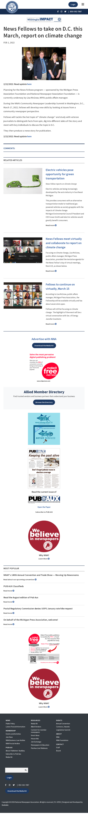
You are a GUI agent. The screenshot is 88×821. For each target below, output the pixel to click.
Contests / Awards (63, 727)
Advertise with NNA (44, 339)
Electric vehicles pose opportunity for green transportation (60, 174)
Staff (58, 747)
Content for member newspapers (38, 731)
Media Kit (9, 757)
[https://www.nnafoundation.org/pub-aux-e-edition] (44, 468)
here (29, 84)
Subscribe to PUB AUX (44, 512)
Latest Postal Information (15, 727)
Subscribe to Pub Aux (13, 754)
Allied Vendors (36, 727)
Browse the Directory (44, 402)
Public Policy (10, 723)
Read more (50, 225)
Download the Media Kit (44, 345)
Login (73, 4)
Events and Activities (13, 734)
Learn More (43, 559)
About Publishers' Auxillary (15, 751)
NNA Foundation (62, 740)
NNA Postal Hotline (13, 743)
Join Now (9, 737)
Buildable (5, 805)
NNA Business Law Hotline (15, 740)
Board (58, 751)
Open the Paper (44, 507)
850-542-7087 (24, 785)
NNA (57, 737)
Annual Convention (63, 723)
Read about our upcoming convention (19, 579)
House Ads (35, 738)
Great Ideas (35, 735)
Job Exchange (36, 742)
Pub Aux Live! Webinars (39, 748)
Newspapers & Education (40, 745)
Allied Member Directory (44, 391)
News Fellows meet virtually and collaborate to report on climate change (64, 243)
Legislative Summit (63, 730)
